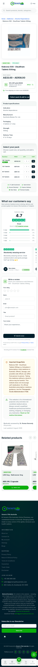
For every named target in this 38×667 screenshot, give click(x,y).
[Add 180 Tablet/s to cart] (33, 161)
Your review (6, 321)
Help (34, 3)
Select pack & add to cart (20, 97)
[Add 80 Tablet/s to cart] (33, 171)
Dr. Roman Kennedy (26, 423)
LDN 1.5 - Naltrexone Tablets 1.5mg (16, 475)
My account (6, 539)
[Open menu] (4, 3)
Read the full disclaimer (22, 611)
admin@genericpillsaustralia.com (24, 613)
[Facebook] (15, 652)
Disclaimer (5, 570)
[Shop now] (19, 659)
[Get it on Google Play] (11, 638)
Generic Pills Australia (22, 646)
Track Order (6, 567)
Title (4, 312)
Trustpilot (23, 350)
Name (5, 295)
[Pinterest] (23, 652)
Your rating (6, 287)
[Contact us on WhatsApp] (34, 654)
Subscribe (19, 630)
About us (5, 533)
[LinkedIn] (28, 652)
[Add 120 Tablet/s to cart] (33, 166)
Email (4, 303)
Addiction (10, 19)
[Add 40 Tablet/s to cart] (33, 177)
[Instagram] (32, 652)
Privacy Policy (25, 342)
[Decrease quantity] (24, 161)
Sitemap (4, 543)
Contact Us (5, 536)
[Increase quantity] (28, 161)
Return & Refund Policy (9, 557)
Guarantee (5, 564)
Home (3, 19)
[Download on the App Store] (27, 638)
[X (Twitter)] (19, 652)
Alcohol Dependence (22, 19)
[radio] (4, 290)
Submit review (20, 336)
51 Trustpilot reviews (22, 226)
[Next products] (34, 437)
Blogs (3, 546)
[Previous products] (30, 437)
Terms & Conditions (8, 561)
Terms (32, 342)
